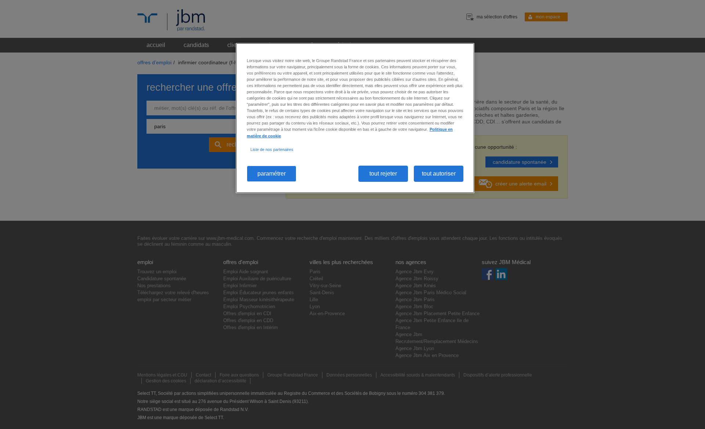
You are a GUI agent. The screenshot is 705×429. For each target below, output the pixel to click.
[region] (355, 118)
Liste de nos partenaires (271, 149)
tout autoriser (439, 173)
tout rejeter (383, 173)
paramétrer (271, 173)
